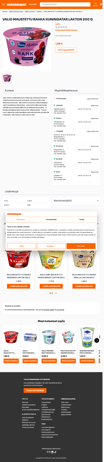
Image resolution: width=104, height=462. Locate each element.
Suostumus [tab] (21, 219)
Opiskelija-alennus (28, 425)
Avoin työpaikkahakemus (31, 410)
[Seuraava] (56, 293)
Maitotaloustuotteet (16, 11)
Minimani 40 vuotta (28, 422)
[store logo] (16, 4)
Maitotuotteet (30, 11)
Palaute (44, 405)
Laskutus (44, 407)
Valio (57, 24)
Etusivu (4, 11)
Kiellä (22, 246)
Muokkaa (50, 246)
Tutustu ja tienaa (28, 427)
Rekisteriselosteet (48, 432)
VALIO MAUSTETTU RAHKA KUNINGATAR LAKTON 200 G (63, 11)
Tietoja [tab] (81, 219)
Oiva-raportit (46, 430)
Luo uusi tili (60, 310)
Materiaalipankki (47, 437)
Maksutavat (65, 407)
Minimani (25, 402)
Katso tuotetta (11, 361)
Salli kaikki (81, 246)
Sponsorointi (45, 414)
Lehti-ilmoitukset (28, 417)
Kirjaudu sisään (48, 310)
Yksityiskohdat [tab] (51, 219)
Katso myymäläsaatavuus (66, 30)
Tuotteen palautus (48, 427)
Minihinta (25, 420)
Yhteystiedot (46, 402)
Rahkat (39, 11)
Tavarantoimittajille (48, 410)
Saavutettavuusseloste (49, 435)
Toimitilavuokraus (47, 412)
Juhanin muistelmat (29, 405)
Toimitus (64, 410)
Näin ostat (65, 402)
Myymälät (25, 407)
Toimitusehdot (66, 405)
